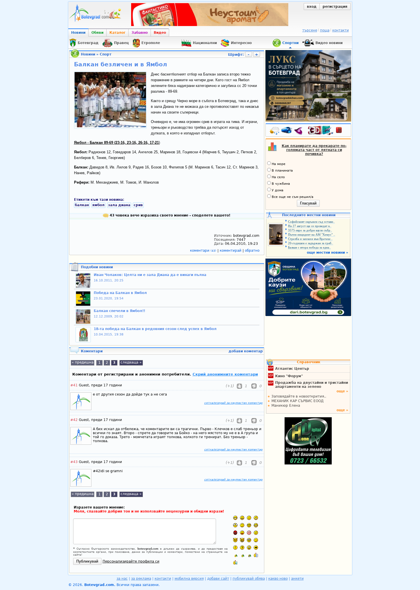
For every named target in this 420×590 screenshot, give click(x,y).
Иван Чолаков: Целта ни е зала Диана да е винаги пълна (150, 275)
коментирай (231, 251)
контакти (340, 30)
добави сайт (218, 579)
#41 (74, 385)
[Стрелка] (256, 547)
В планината (282, 170)
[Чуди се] (249, 540)
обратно (252, 251)
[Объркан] (242, 525)
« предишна (82, 362)
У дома (277, 190)
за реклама (141, 579)
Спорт (105, 54)
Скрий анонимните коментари (225, 374)
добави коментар (246, 351)
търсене (309, 30)
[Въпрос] (242, 547)
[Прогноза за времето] (274, 131)
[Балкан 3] (249, 555)
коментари (203, 251)
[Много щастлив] (235, 518)
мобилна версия (189, 579)
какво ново (278, 579)
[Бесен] (235, 533)
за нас (122, 579)
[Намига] (256, 540)
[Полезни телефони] (341, 131)
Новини (78, 33)
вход (312, 7)
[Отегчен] (249, 533)
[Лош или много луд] (235, 540)
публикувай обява (249, 579)
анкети (297, 579)
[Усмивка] (242, 518)
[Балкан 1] (235, 555)
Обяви (97, 33)
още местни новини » (327, 253)
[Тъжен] (249, 518)
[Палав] (242, 540)
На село (278, 177)
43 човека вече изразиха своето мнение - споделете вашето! (169, 215)
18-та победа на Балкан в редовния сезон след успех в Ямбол (155, 329)
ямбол (98, 205)
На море (278, 164)
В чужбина (281, 184)
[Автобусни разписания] (287, 131)
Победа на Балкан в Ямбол (120, 293)
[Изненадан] (256, 518)
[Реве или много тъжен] (256, 533)
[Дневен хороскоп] (299, 131)
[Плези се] (242, 533)
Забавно (139, 33)
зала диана (119, 205)
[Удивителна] (235, 547)
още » (342, 391)
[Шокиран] (235, 525)
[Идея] (249, 547)
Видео (160, 33)
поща (324, 30)
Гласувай (308, 203)
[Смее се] (256, 525)
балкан (82, 205)
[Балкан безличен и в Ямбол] (110, 126)
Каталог (117, 33)
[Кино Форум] (320, 131)
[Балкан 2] (242, 555)
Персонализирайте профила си (131, 561)
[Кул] (249, 525)
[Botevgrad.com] (256, 555)
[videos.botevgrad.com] (235, 562)
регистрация (335, 7)
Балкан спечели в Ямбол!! (119, 311)
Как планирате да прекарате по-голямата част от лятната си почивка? (314, 150)
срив (138, 205)
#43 (74, 462)
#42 (74, 420)
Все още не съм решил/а (292, 197)
